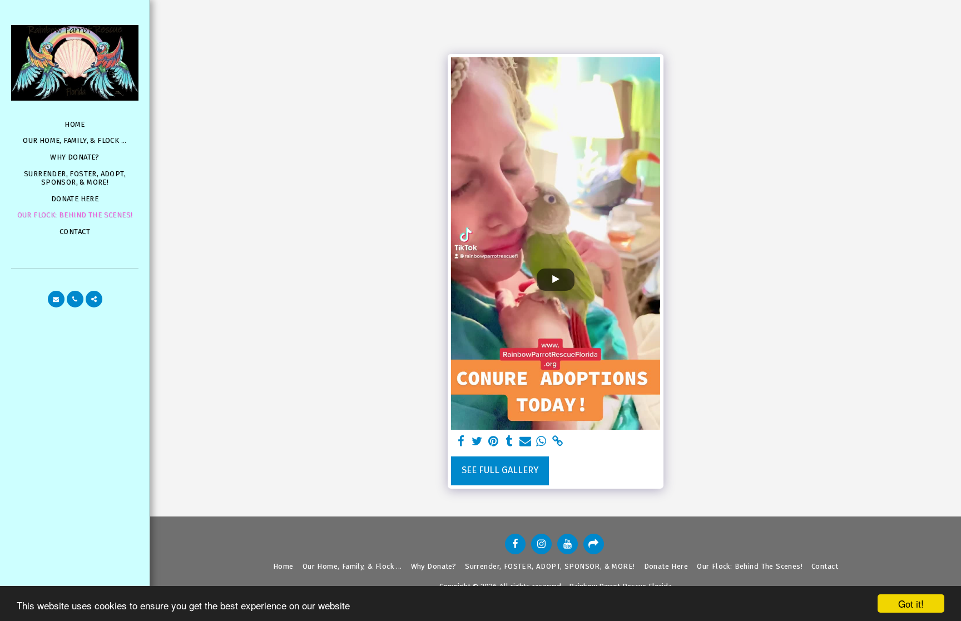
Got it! (911, 603)
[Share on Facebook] (461, 441)
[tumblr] (509, 441)
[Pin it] (493, 441)
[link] (557, 441)
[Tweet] (477, 441)
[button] (56, 299)
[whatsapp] (541, 441)
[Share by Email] (525, 441)
